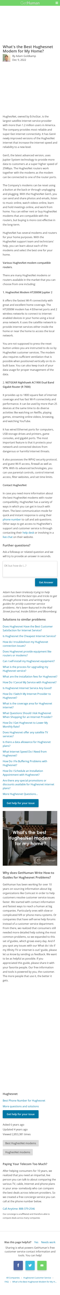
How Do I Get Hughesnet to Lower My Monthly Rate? (25, 724)
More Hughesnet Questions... (20, 794)
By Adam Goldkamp (24, 56)
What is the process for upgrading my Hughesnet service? (25, 669)
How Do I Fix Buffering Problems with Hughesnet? (25, 763)
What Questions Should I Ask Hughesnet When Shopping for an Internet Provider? (27, 715)
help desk (28, 532)
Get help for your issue (21, 803)
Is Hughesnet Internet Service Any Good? (27, 688)
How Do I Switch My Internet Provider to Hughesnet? (27, 695)
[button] (57, 3)
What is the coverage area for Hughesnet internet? (27, 705)
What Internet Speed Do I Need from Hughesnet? (25, 753)
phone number (12, 519)
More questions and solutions (21, 1106)
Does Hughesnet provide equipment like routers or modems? (27, 653)
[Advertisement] (30, 88)
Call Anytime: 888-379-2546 (19, 1208)
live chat (8, 537)
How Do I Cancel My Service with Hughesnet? (29, 682)
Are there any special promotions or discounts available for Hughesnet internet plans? (28, 784)
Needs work (48, 1242)
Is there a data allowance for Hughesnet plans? (27, 744)
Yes (36, 1242)
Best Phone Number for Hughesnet (24, 1100)
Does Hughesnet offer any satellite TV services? (25, 734)
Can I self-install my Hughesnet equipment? (29, 661)
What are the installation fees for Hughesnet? (30, 676)
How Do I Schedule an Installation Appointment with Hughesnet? (23, 772)
